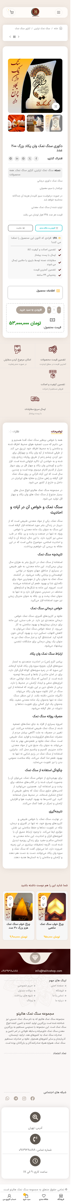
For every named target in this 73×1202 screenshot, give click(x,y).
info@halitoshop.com (48, 971)
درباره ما (59, 1000)
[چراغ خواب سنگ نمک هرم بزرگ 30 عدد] (18, 907)
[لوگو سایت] (35, 12)
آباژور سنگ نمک (22, 28)
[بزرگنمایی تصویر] (56, 106)
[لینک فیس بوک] (36, 158)
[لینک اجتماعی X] (29, 158)
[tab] (56, 431)
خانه (56, 28)
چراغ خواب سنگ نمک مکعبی (52, 926)
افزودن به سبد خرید (31, 310)
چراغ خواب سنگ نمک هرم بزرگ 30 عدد (18, 926)
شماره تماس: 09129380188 (35, 1150)
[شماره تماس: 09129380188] (35, 1139)
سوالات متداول (25, 991)
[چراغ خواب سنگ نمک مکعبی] (52, 907)
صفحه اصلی (57, 986)
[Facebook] (32, 1098)
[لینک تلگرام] (10, 158)
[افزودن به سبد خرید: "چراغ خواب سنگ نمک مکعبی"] (44, 905)
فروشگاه (60, 991)
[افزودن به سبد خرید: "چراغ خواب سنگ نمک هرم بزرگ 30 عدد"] (10, 905)
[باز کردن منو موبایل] (58, 12)
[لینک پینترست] (23, 158)
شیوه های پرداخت (23, 996)
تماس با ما (58, 996)
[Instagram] (24, 1098)
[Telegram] (15, 1098)
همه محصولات (14, 172)
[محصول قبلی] (18, 37)
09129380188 (9, 971)
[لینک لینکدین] (17, 158)
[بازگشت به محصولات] (14, 37)
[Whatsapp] (7, 1098)
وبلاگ (30, 1000)
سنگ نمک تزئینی (42, 28)
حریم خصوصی (25, 986)
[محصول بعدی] (10, 37)
